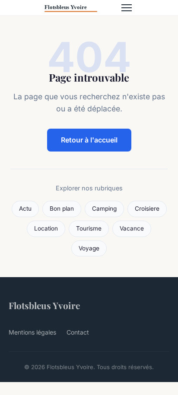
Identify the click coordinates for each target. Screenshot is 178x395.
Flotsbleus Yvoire (44, 305)
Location (46, 228)
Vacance (132, 228)
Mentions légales (32, 332)
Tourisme (89, 228)
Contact (78, 332)
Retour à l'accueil (89, 140)
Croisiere (147, 208)
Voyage (89, 248)
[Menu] (126, 8)
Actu (25, 208)
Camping (104, 208)
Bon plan (62, 208)
